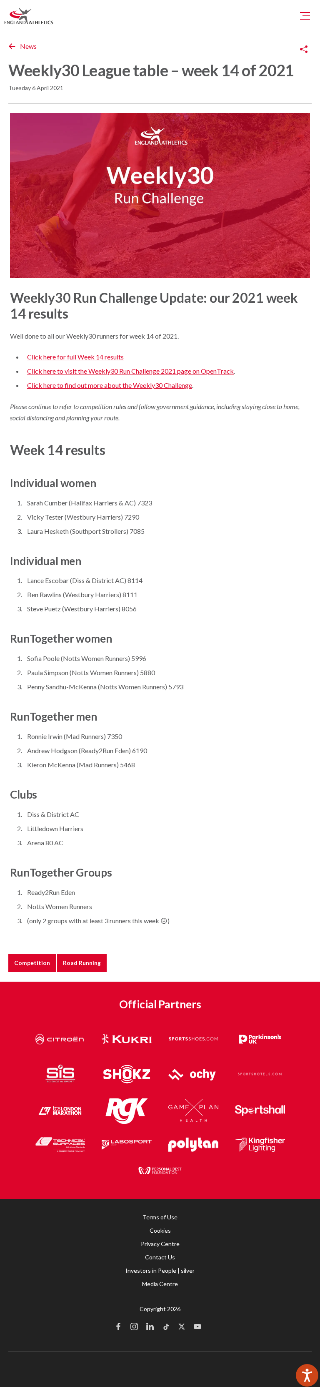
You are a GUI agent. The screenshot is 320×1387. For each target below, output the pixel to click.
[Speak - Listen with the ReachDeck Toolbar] (307, 1375)
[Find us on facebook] (118, 1327)
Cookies (160, 1230)
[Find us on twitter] (182, 1327)
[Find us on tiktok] (166, 1327)
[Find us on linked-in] (150, 1327)
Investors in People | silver (160, 1270)
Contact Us (160, 1257)
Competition (32, 962)
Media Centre (160, 1283)
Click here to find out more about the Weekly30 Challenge (109, 385)
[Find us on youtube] (197, 1327)
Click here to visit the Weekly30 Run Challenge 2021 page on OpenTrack (130, 371)
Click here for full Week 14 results (75, 357)
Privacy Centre (160, 1243)
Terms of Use (160, 1217)
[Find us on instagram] (134, 1327)
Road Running (82, 962)
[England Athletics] (29, 16)
